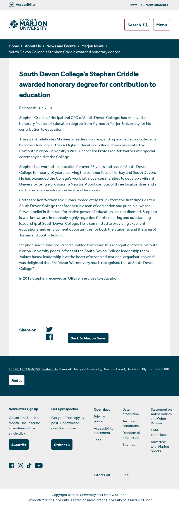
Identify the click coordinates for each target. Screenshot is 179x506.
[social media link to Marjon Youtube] (40, 465)
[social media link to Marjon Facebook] (13, 465)
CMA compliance (160, 432)
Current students (154, 5)
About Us (33, 45)
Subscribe (18, 444)
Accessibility (25, 4)
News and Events (61, 45)
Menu (161, 24)
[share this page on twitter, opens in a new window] (49, 338)
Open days (102, 409)
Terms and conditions (130, 423)
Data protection (130, 411)
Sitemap (128, 444)
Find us (16, 380)
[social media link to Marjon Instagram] (22, 465)
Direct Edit (102, 475)
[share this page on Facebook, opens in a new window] (49, 330)
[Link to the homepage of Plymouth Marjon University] (28, 24)
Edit (125, 475)
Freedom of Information (131, 434)
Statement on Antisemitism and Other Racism (160, 416)
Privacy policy (99, 418)
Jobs (97, 440)
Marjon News (92, 45)
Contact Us (49, 369)
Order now (62, 444)
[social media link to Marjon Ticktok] (31, 465)
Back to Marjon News (88, 338)
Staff (133, 5)
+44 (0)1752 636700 (24, 369)
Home (14, 45)
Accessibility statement (103, 430)
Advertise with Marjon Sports (160, 446)
